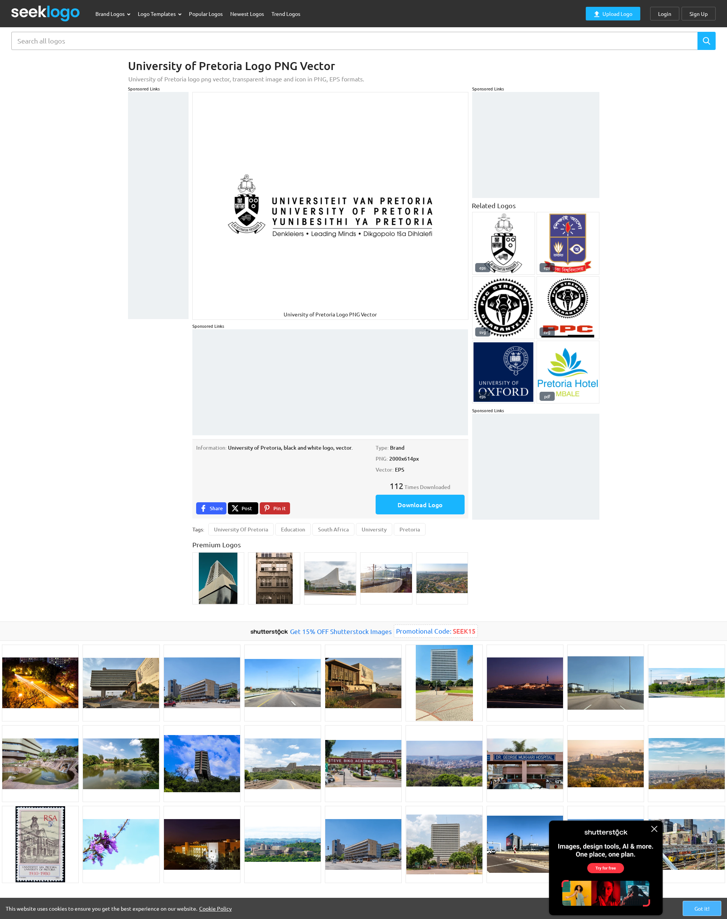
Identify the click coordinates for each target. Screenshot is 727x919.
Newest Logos (247, 13)
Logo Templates (157, 13)
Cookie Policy (215, 908)
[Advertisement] (158, 205)
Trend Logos (285, 13)
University (374, 529)
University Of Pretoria (241, 529)
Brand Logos (110, 13)
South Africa (333, 529)
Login (664, 13)
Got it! (702, 908)
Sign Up (699, 13)
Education (293, 529)
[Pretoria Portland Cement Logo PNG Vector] (503, 307)
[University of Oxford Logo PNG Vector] (503, 372)
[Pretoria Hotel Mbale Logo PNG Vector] (568, 372)
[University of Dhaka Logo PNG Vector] (568, 243)
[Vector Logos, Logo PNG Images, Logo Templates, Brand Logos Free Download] (45, 13)
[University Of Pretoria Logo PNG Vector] (503, 243)
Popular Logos (206, 13)
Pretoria (409, 529)
